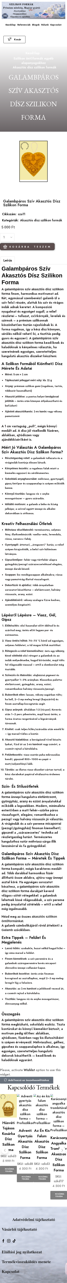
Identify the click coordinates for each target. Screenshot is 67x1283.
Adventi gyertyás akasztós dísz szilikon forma (25, 1144)
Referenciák (23, 24)
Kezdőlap (10, 24)
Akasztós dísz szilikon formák (34, 67)
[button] (14, 39)
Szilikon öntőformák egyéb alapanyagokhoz (33, 60)
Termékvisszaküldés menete (26, 1261)
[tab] (8, 260)
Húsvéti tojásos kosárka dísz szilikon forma (8, 1136)
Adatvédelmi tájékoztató (33, 1219)
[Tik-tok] (14, 1241)
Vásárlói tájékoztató (19, 1229)
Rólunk (45, 24)
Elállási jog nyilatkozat (22, 1252)
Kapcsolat (56, 24)
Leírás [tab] (7, 260)
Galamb (7, 930)
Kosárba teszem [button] (9, 1169)
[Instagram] (8, 1241)
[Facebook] (3, 1241)
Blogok (36, 24)
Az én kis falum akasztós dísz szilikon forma (42, 1144)
